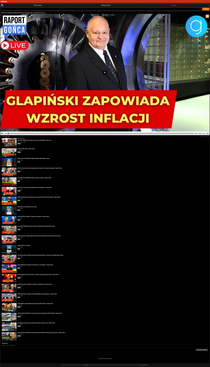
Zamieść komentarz (202, 350)
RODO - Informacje (143, 365)
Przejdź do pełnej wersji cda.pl (105, 358)
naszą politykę (86, 365)
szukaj (206, 9)
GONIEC (6, 136)
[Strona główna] (4, 2)
